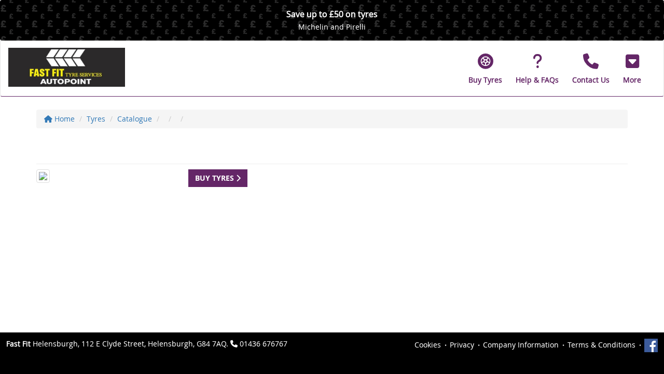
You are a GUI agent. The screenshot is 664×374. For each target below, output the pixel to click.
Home (63, 119)
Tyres (96, 119)
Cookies (427, 345)
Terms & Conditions (601, 345)
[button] (632, 68)
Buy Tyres (215, 178)
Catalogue (134, 119)
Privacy (462, 345)
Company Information (521, 345)
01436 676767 (263, 344)
